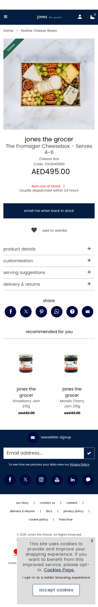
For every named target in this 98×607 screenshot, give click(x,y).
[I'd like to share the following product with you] (56, 311)
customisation (18, 260)
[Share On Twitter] (26, 311)
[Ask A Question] (72, 311)
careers (71, 503)
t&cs (49, 511)
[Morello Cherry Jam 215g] (72, 364)
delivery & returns (21, 284)
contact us (47, 503)
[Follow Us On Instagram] (41, 480)
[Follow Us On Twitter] (25, 480)
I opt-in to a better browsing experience (56, 577)
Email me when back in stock (49, 211)
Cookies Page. (59, 570)
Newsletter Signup (56, 437)
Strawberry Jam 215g (26, 397)
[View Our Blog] (88, 480)
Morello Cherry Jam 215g (72, 397)
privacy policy (73, 511)
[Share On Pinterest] (41, 311)
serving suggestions (24, 272)
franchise (66, 519)
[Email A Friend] (87, 311)
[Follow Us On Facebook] (10, 480)
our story (22, 503)
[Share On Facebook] (10, 311)
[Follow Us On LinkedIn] (72, 480)
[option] (49, 84)
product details (19, 249)
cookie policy (38, 519)
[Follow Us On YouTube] (57, 480)
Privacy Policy (79, 464)
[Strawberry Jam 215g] (26, 364)
